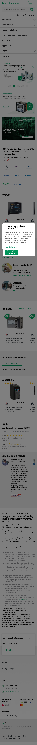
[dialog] (18, 236)
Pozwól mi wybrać (11, 247)
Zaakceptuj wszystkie (11, 252)
